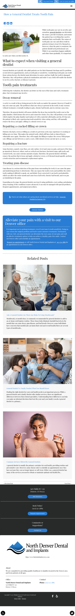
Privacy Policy (17, 598)
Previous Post (9, 483)
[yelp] (57, 596)
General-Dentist (37, 210)
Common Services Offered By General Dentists (23, 462)
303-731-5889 (61, 242)
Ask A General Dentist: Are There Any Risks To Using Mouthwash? (30, 315)
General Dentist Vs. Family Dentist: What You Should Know (28, 388)
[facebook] (52, 596)
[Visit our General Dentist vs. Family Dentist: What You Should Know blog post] (37, 361)
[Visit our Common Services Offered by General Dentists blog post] (37, 434)
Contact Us (37, 530)
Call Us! (67, 1)
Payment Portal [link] (48, 1)
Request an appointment (15, 242)
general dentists (55, 32)
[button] (72, 6)
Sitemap (24, 598)
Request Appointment (37, 513)
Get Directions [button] (37, 496)
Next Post (67, 483)
